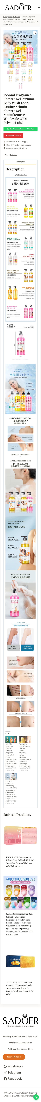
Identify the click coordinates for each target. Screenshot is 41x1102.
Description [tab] (20, 162)
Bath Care (13, 155)
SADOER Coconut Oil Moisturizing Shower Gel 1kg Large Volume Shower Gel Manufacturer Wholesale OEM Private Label (11, 790)
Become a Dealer (14, 1057)
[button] (35, 33)
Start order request (13, 135)
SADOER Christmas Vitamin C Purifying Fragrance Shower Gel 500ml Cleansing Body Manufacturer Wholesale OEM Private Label (11, 755)
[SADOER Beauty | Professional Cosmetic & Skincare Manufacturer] (18, 6)
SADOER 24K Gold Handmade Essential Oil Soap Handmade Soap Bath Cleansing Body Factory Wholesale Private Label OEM (20, 988)
